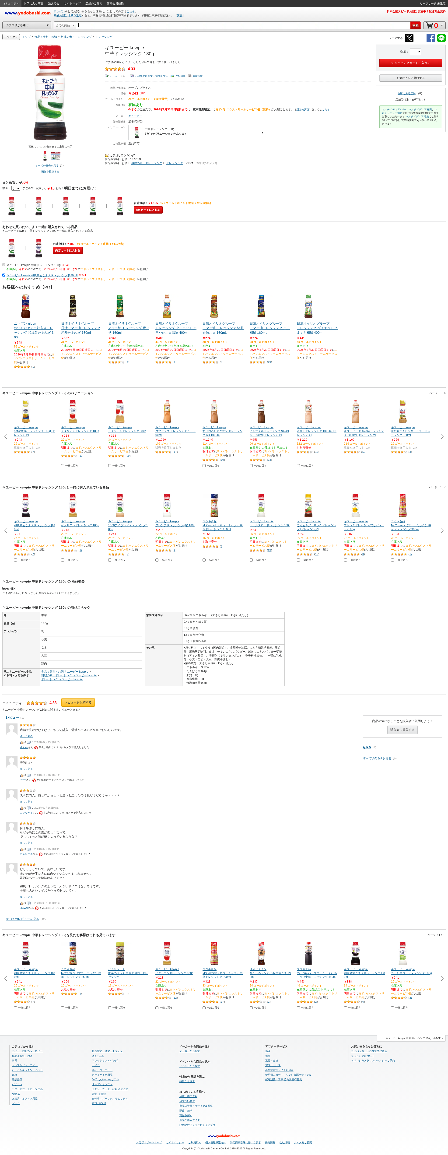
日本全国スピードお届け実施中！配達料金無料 (416, 11)
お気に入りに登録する (411, 78)
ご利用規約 (194, 1142)
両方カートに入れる (67, 250)
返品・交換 (271, 1060)
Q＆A (367, 747)
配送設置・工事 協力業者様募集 (283, 1079)
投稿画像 (180, 75)
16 (316, 451)
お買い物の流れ (188, 1096)
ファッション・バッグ (105, 1060)
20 (269, 362)
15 (316, 554)
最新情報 (197, 75)
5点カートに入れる (148, 209)
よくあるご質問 (303, 1142)
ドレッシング (174, 163)
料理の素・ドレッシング (146, 163)
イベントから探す (189, 1066)
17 (175, 451)
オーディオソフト (102, 1084)
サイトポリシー (175, 1142)
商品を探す (185, 1115)
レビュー (115, 75)
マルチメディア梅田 (420, 109)
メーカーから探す (189, 1051)
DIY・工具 (98, 1055)
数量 (403, 51)
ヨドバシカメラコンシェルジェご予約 (373, 1060)
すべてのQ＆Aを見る (377, 758)
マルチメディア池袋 (417, 116)
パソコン (17, 1084)
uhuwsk (24, 907)
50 (363, 451)
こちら (130, 11)
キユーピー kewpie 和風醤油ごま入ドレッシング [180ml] (42, 275)
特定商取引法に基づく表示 (245, 1142)
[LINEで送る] (441, 41)
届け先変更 (302, 109)
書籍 (14, 1074)
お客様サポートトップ (149, 1142)
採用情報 (270, 1142)
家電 (14, 1060)
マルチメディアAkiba (394, 109)
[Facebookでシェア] (431, 41)
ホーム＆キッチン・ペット (27, 1070)
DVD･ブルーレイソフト (105, 1079)
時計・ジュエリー (102, 1070)
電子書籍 (17, 1079)
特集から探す (187, 1081)
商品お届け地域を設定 (68, 15)
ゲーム (16, 1103)
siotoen (24, 747)
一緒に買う (71, 465)
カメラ (96, 1065)
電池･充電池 (99, 1093)
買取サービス (273, 1065)
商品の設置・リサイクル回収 (196, 1105)
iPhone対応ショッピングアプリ (197, 1124)
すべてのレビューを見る (22, 919)
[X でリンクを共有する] (409, 41)
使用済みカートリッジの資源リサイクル (288, 1074)
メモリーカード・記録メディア (110, 1089)
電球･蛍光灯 (99, 1103)
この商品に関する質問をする (151, 75)
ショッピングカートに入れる (410, 63)
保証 (267, 1055)
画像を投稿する (50, 171)
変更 (179, 15)
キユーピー (135, 116)
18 (269, 459)
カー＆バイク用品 (102, 1074)
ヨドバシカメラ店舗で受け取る (369, 1051)
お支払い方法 (187, 1101)
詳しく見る (26, 736)
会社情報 (285, 1142)
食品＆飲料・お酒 (116, 159)
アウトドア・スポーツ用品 (27, 1089)
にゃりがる (26, 812)
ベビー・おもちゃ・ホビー (27, 1051)
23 (269, 550)
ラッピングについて (362, 1055)
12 (81, 455)
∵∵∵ (23, 780)
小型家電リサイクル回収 (279, 1070)
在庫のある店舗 (407, 93)
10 (222, 459)
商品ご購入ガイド (189, 1120)
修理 (267, 1051)
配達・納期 (185, 1110)
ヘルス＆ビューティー (25, 1065)
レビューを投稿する (78, 702)
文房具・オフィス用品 (25, 1098)
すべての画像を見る (47, 165)
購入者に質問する (402, 729)
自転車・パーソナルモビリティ (110, 1098)
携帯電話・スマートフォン (107, 1051)
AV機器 (16, 1093)
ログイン (59, 11)
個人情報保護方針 (215, 1142)
